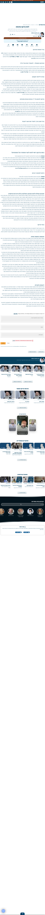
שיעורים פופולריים (22, 441)
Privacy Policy (17, 346)
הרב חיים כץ (43, 487)
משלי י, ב (17, 56)
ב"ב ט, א (24, 168)
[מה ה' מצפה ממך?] (28, 482)
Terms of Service (22, 346)
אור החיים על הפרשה (41, 483)
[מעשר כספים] (37, 398)
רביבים (43, 372)
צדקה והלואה (41, 351)
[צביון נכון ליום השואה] (28, 372)
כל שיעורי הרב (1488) (28, 381)
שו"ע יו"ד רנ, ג (19, 168)
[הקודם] (7, 425)
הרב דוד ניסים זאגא (7, 486)
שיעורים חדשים (22, 475)
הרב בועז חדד (31, 486)
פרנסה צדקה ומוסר (32, 351)
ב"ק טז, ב (17, 111)
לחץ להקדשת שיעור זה (22, 38)
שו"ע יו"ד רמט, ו (24, 72)
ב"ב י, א (33, 58)
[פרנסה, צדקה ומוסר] (7, 398)
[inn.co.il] (11, 2)
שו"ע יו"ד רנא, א (20, 92)
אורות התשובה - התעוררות (28, 483)
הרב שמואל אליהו (19, 454)
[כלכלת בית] (22, 398)
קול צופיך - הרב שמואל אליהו (18, 450)
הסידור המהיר (42, 454)
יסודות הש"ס (8, 483)
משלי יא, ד (12, 56)
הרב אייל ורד (20, 487)
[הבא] (37, 425)
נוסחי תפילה (42, 449)
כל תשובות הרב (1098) (17, 381)
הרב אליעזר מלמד (41, 402)
